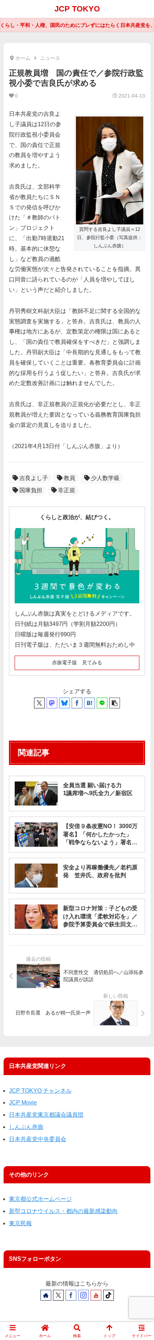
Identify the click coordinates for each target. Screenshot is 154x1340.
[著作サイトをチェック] (45, 1295)
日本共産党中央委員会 (37, 1139)
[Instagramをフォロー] (83, 1295)
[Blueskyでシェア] (64, 703)
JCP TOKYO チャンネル (40, 1091)
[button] (114, 703)
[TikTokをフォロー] (108, 1295)
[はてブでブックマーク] (89, 703)
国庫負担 (30, 490)
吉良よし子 (33, 478)
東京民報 (20, 1223)
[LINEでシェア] (102, 703)
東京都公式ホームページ (40, 1199)
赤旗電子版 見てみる (77, 662)
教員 (69, 478)
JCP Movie (23, 1102)
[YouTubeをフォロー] (96, 1295)
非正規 (66, 490)
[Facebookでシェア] (77, 703)
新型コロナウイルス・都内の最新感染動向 (63, 1211)
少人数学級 (105, 478)
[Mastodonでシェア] (52, 703)
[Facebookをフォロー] (71, 1295)
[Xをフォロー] (58, 1295)
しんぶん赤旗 (26, 1127)
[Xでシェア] (39, 703)
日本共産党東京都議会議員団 (46, 1115)
